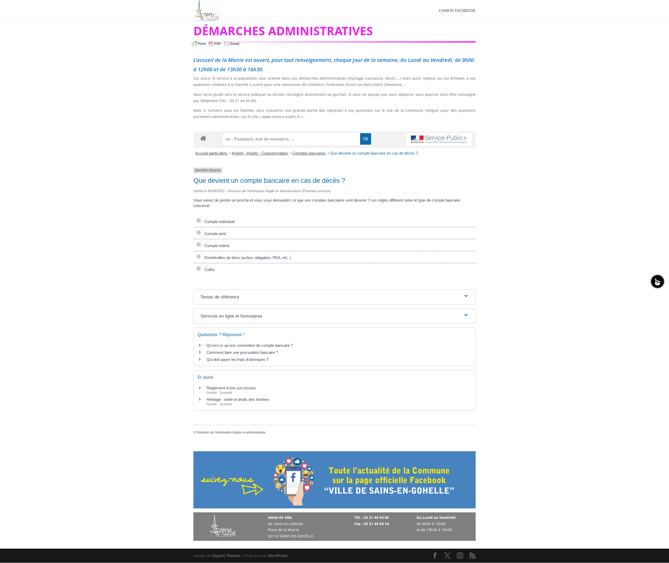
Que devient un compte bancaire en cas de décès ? (374, 153)
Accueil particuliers (211, 153)
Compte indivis (216, 245)
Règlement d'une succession (231, 388)
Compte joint (214, 233)
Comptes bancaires (309, 153)
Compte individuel (218, 221)
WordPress (278, 555)
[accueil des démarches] (203, 138)
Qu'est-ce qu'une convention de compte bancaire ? (249, 345)
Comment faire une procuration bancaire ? (242, 352)
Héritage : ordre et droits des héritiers (237, 399)
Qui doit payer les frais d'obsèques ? (237, 359)
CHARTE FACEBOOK (457, 11)
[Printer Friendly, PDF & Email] (215, 46)
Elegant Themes (226, 555)
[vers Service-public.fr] (439, 139)
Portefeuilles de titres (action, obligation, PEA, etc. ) (246, 257)
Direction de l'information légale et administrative (231, 432)
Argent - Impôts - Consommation (260, 153)
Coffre (208, 269)
